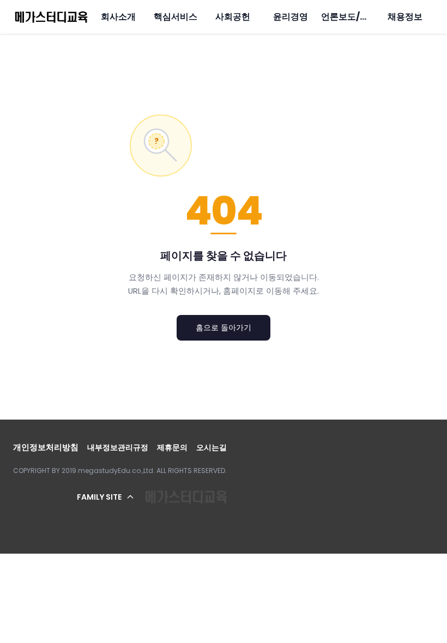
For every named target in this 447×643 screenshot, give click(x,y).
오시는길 (211, 447)
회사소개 (118, 16)
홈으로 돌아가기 (223, 327)
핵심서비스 (175, 16)
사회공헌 (232, 16)
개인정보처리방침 (45, 447)
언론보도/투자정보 (358, 16)
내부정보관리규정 (117, 447)
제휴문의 (172, 447)
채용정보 (405, 16)
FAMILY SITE (99, 497)
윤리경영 (290, 16)
